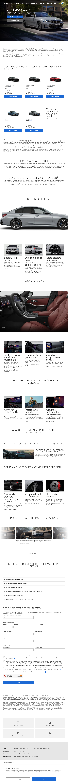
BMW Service (46, 748)
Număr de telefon (7, 631)
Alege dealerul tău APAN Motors (12, 615)
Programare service (55, 3)
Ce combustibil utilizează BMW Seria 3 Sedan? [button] (16, 583)
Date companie (17, 756)
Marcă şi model (6, 647)
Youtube (21, 753)
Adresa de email (38, 631)
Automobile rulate (50, 735)
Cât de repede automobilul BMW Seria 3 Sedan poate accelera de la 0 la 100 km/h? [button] (24, 591)
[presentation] (64, 444)
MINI (23, 751)
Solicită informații (50, 725)
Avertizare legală (26, 756)
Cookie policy (34, 756)
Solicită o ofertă (15, 20)
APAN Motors (62, 3)
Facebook (16, 753)
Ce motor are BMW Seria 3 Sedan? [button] (14, 587)
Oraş (4, 638)
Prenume (15, 624)
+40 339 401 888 (18, 748)
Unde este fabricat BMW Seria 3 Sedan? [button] (15, 579)
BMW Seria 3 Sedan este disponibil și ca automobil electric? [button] (19, 599)
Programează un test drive (18, 735)
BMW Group (6, 751)
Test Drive (51, 3)
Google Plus (27, 753)
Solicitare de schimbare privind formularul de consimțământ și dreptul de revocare (26, 672)
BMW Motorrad (17, 751)
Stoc (41, 748)
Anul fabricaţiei (38, 647)
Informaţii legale (7, 756)
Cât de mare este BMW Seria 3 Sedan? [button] (14, 595)
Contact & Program (47, 3)
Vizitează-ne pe (7, 753)
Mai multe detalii (13, 96)
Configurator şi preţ (15, 17)
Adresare (5, 624)
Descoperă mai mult (52, 118)
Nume (41, 624)
